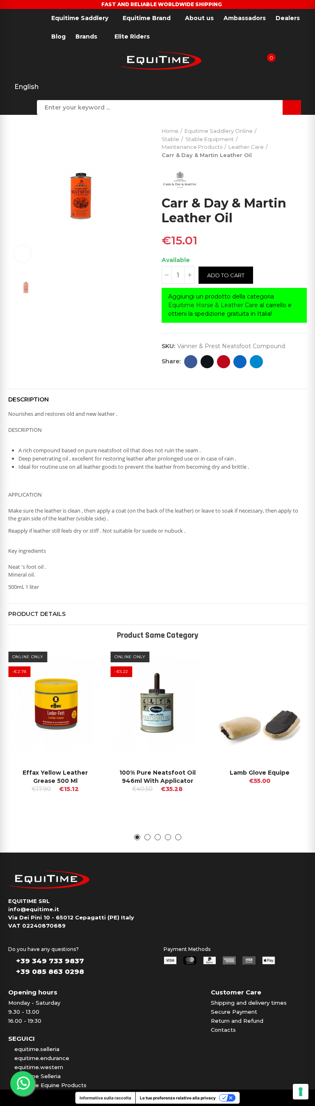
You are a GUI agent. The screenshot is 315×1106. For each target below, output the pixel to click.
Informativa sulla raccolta (105, 1097)
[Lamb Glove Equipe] (260, 703)
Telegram (256, 361)
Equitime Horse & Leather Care (213, 305)
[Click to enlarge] (22, 254)
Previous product (280, 141)
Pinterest (223, 361)
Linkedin (240, 361)
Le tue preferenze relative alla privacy (178, 1097)
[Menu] (8, 60)
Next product (300, 141)
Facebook (190, 361)
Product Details (37, 614)
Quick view (81, 660)
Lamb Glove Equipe (260, 772)
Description (28, 399)
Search (292, 107)
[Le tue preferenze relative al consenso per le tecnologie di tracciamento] (300, 1091)
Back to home (290, 141)
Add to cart (225, 275)
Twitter (207, 361)
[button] (137, 837)
